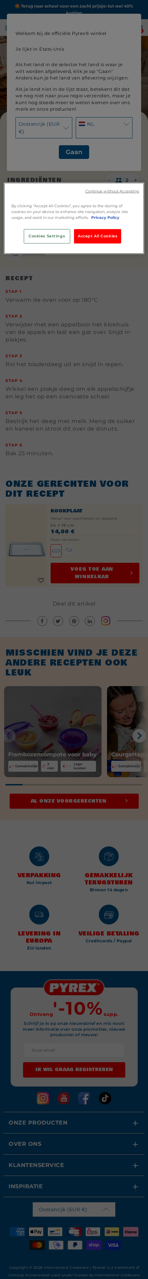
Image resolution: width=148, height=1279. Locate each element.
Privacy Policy (105, 217)
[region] (74, 218)
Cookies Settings (47, 236)
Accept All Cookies (97, 236)
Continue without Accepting (112, 191)
